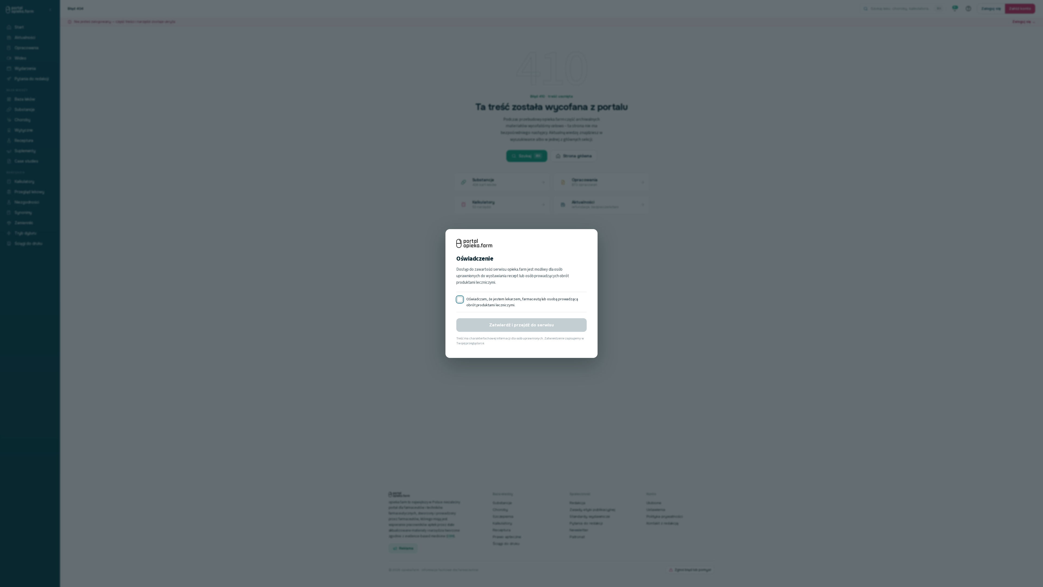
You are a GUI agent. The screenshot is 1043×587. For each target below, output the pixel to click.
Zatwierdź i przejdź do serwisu (521, 325)
